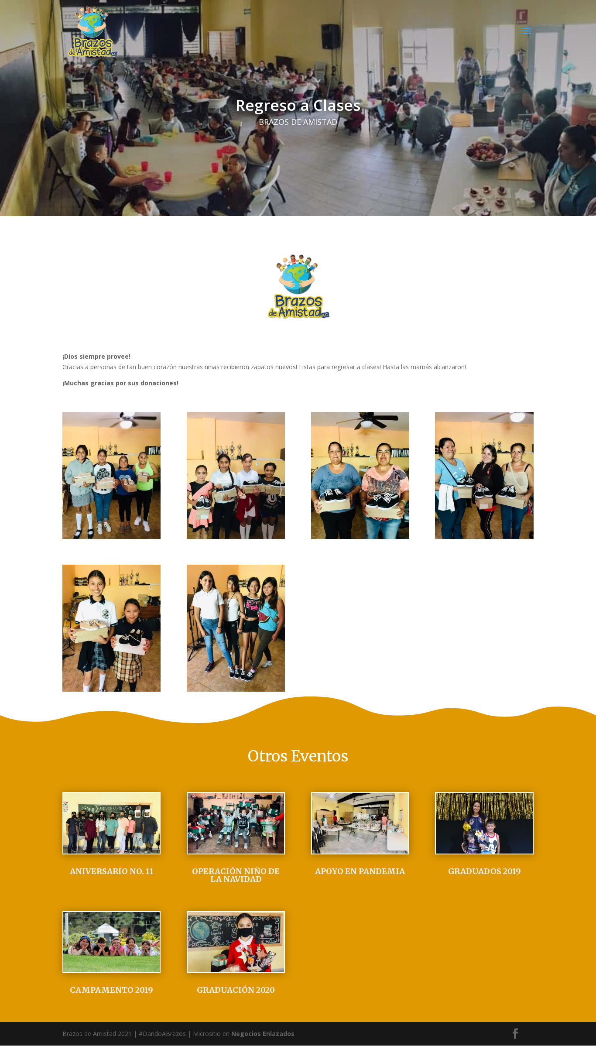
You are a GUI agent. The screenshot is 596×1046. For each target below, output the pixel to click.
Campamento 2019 (111, 990)
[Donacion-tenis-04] (236, 689)
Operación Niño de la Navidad (236, 875)
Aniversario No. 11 (112, 871)
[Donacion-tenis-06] (111, 536)
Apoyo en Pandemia (360, 871)
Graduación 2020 (236, 990)
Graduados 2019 (484, 871)
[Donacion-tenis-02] (360, 536)
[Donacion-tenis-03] (111, 689)
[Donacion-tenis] (484, 536)
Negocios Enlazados (263, 1033)
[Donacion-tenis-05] (236, 536)
